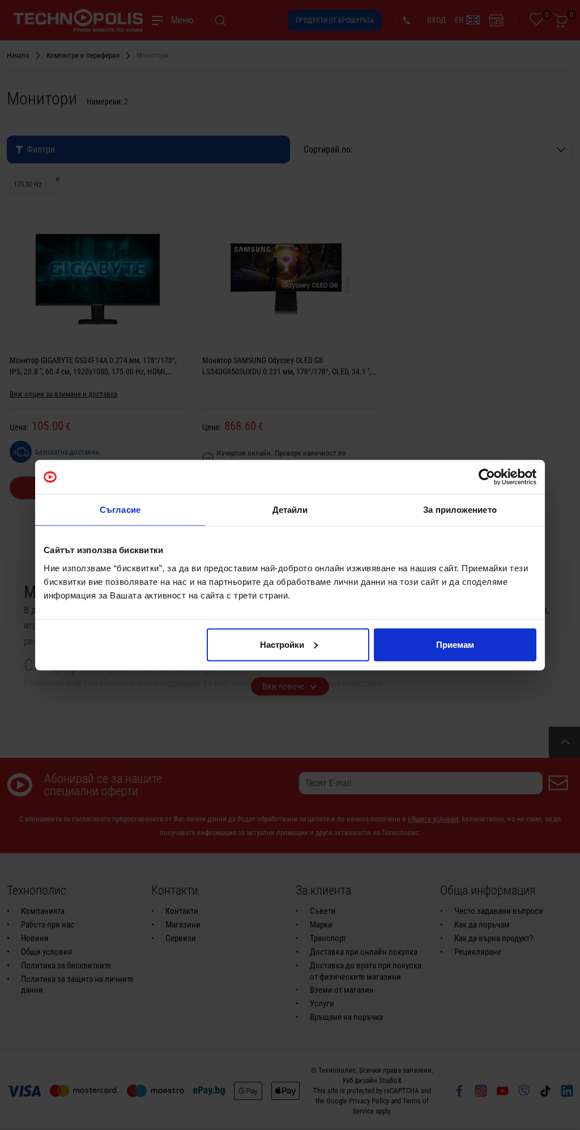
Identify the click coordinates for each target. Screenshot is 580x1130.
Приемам (455, 644)
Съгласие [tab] (120, 510)
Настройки (282, 644)
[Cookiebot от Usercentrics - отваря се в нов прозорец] (486, 477)
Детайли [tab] (290, 510)
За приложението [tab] (460, 510)
